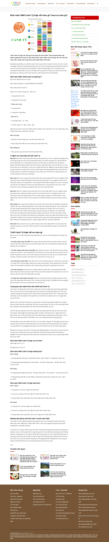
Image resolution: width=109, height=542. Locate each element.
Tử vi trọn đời (60, 496)
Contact (16, 533)
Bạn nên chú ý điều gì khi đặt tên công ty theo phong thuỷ (58, 457)
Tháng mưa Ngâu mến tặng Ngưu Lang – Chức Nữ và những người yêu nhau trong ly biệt (89, 223)
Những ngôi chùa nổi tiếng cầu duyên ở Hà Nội (89, 170)
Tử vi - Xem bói (60, 3)
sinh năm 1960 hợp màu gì (79, 275)
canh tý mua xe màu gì (78, 283)
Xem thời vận (60, 510)
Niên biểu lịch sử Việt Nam (18, 513)
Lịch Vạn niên (14, 493)
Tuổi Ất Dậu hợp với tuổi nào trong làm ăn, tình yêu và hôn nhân (89, 120)
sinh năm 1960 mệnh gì (78, 269)
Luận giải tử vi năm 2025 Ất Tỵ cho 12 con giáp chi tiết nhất (89, 54)
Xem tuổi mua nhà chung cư (87, 507)
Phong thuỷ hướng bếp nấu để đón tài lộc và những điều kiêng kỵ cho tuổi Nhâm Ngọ (89, 130)
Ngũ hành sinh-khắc (16, 499)
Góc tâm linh (90, 3)
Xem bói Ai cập (60, 499)
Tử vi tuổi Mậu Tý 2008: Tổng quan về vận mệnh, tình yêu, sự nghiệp (88, 137)
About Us (32, 535)
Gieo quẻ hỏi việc (61, 516)
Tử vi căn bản (14, 504)
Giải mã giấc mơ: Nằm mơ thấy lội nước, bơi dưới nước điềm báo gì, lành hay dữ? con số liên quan (89, 248)
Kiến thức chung (30, 3)
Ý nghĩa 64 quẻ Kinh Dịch (17, 516)
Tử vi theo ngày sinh (62, 502)
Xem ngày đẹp (41, 3)
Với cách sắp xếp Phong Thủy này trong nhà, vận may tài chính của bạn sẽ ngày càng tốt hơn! (58, 474)
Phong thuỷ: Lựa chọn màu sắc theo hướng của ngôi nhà (28, 476)
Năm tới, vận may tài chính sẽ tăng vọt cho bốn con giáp (89, 62)
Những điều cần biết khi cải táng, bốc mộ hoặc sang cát (89, 153)
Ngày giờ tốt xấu (15, 502)
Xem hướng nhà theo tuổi (86, 493)
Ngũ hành (50, 3)
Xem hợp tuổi (37, 493)
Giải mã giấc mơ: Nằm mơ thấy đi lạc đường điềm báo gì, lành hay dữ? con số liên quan (89, 240)
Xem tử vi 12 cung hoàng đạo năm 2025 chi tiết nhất (89, 178)
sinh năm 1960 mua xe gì (78, 280)
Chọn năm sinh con (39, 502)
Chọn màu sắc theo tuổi (85, 496)
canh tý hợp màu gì (77, 278)
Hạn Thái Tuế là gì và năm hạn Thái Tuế (89, 161)
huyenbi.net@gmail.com (26, 533)
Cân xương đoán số (62, 507)
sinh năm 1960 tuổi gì (78, 272)
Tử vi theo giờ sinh (61, 504)
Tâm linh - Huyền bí (16, 496)
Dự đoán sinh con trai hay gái (42, 504)
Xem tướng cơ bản (15, 507)
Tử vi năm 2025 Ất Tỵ (62, 518)
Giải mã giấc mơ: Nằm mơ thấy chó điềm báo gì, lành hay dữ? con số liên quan (89, 213)
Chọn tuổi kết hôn (38, 496)
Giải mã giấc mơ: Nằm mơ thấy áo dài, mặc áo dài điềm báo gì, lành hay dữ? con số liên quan (89, 147)
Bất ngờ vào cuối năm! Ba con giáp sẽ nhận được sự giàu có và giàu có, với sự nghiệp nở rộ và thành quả (89, 113)
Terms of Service (24, 535)
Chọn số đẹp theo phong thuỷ (87, 504)
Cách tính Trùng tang (85, 521)
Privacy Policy (14, 535)
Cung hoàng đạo (80, 3)
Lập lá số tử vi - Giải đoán (64, 493)
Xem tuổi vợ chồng (38, 499)
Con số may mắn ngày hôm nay (65, 513)
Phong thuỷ (70, 3)
